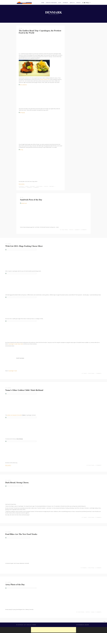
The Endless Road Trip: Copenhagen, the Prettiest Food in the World (40, 31)
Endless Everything (51, 2)
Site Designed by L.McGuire (82, 624)
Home (42, 2)
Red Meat (52, 186)
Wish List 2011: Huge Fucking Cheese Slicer (24, 246)
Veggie (92, 612)
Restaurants (22, 187)
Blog (60, 2)
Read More (22, 184)
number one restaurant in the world (14, 415)
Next (105, 621)
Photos (46, 186)
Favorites (65, 2)
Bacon (22, 186)
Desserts (84, 567)
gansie (9, 243)
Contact (78, 2)
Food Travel (39, 186)
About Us (72, 2)
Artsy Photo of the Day (15, 584)
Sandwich (29, 187)
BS (21, 28)
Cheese (27, 186)
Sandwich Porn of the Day (31, 199)
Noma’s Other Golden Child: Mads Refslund (24, 390)
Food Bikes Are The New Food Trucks (21, 534)
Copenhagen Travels (13, 370)
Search (90, 2)
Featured (32, 186)
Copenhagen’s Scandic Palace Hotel (16, 344)
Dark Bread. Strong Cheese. (17, 482)
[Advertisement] (40, 43)
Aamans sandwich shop (45, 79)
